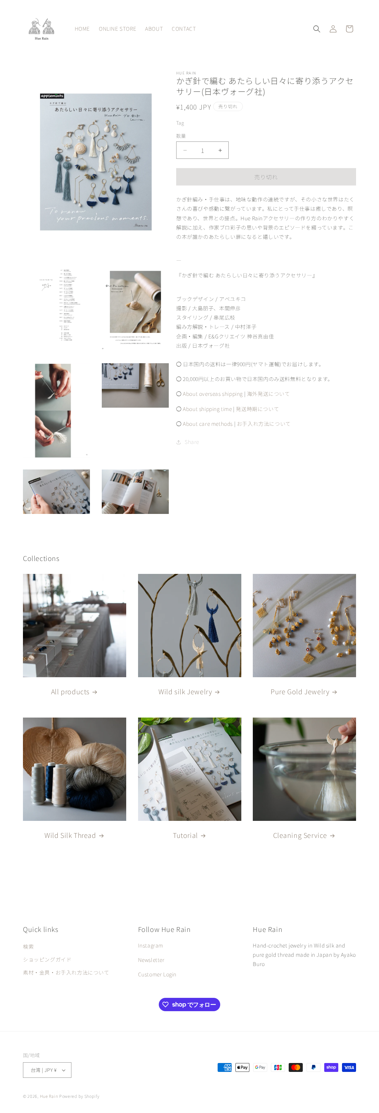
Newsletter (151, 959)
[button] (317, 29)
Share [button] (192, 441)
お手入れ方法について (264, 423)
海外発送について (268, 393)
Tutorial (185, 834)
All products (70, 691)
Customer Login (157, 974)
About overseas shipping (213, 393)
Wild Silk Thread (70, 834)
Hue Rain (49, 1096)
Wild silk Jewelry (185, 691)
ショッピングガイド (47, 959)
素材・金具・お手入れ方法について (66, 972)
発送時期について (257, 408)
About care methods (208, 423)
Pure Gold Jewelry (300, 691)
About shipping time (207, 408)
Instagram (150, 945)
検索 (28, 946)
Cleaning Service (300, 834)
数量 (181, 135)
